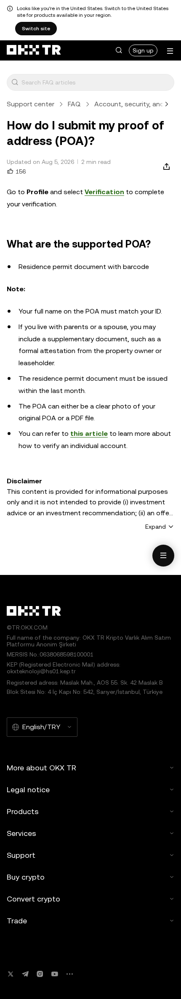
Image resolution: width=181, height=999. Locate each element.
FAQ (74, 104)
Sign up (143, 50)
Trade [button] (17, 920)
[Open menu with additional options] (170, 51)
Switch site (36, 29)
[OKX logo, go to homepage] (34, 50)
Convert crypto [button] (33, 898)
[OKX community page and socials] (69, 974)
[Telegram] (25, 974)
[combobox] (95, 82)
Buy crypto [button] (26, 876)
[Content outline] (163, 556)
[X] (10, 974)
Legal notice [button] (28, 789)
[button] (118, 50)
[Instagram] (40, 974)
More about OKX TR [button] (41, 767)
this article (89, 434)
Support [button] (21, 855)
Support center (30, 104)
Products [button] (23, 811)
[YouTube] (55, 974)
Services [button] (21, 833)
